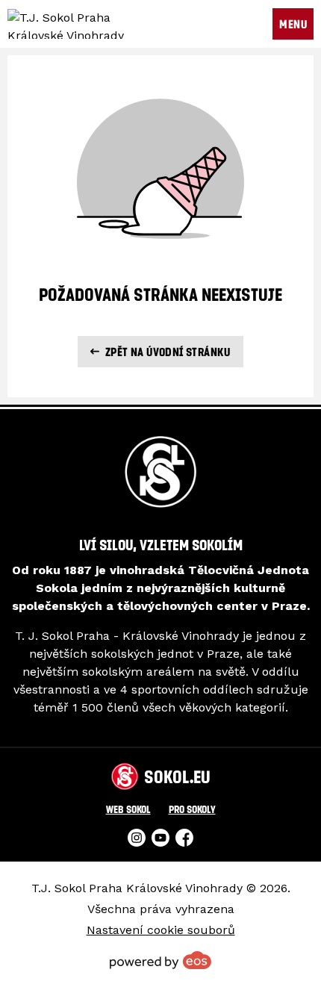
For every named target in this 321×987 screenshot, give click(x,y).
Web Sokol (128, 809)
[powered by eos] (160, 960)
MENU (293, 23)
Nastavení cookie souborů (161, 930)
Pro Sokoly (192, 809)
